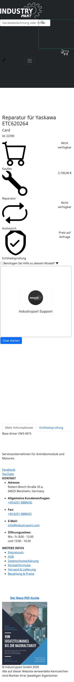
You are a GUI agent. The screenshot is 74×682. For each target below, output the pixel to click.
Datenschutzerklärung (23, 561)
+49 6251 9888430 (20, 502)
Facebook (8, 470)
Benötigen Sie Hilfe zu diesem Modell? (31, 263)
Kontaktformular (19, 565)
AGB (11, 557)
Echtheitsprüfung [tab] (51, 428)
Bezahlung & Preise (21, 574)
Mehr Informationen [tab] (19, 428)
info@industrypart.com (24, 525)
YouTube (8, 474)
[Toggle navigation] (30, 60)
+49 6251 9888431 (20, 514)
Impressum (16, 552)
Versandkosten (12, 368)
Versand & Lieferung (22, 569)
